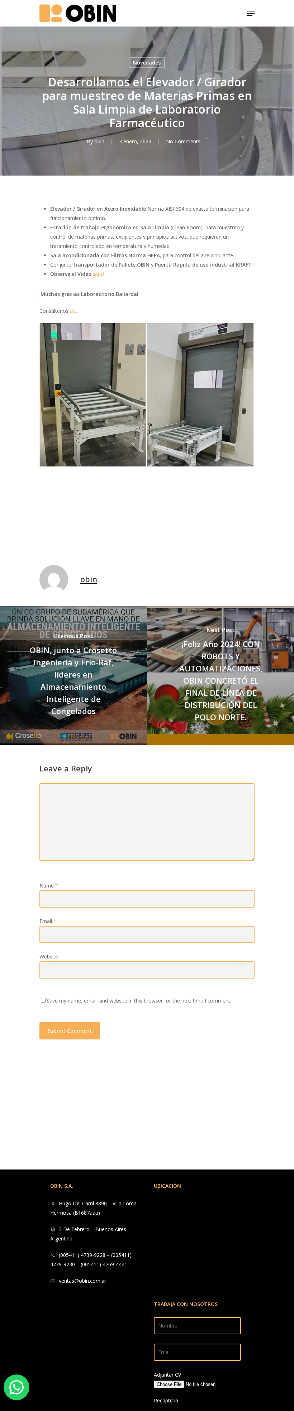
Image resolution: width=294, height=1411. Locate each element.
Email (47, 921)
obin (99, 141)
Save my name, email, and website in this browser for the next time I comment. (139, 1000)
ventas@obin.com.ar (82, 1280)
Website (48, 956)
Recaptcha (166, 1400)
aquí (98, 274)
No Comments (183, 141)
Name (48, 885)
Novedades (147, 62)
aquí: (75, 310)
